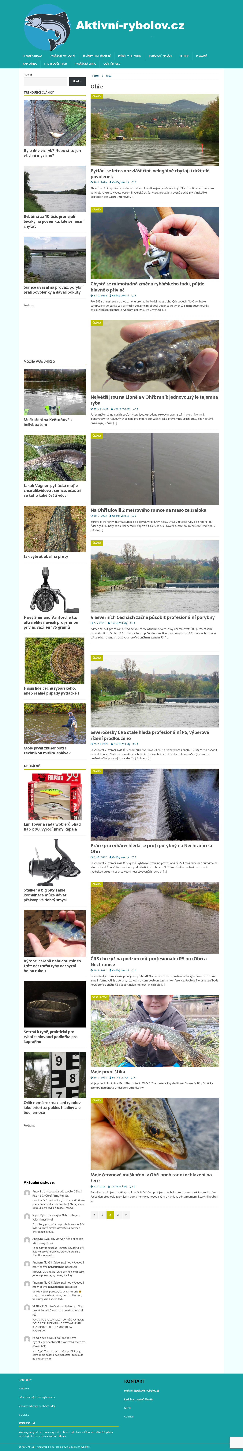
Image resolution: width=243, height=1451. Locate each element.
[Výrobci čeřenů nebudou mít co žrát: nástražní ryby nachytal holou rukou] (55, 933)
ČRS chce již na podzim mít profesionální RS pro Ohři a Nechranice (149, 961)
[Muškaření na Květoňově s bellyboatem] (55, 392)
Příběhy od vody (129, 56)
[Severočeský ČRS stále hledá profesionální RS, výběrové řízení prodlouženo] (155, 691)
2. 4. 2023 (99, 623)
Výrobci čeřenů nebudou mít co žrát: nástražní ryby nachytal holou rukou (52, 966)
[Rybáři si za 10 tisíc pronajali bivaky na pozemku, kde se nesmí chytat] (55, 189)
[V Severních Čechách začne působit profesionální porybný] (155, 576)
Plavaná (201, 56)
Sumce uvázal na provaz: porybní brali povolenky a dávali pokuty (54, 289)
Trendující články (39, 92)
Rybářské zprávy (160, 56)
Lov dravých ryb (55, 64)
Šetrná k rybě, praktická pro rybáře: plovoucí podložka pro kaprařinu (51, 1037)
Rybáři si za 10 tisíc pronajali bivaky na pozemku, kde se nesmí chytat (54, 221)
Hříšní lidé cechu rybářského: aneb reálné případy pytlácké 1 (51, 690)
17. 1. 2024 (100, 295)
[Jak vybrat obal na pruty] (55, 529)
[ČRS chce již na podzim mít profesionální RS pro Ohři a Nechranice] (155, 918)
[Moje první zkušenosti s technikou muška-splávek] (55, 723)
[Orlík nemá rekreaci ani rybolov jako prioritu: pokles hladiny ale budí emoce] (55, 1075)
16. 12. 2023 (101, 408)
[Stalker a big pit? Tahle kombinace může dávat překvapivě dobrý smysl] (55, 862)
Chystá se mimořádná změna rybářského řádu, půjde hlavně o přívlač (147, 286)
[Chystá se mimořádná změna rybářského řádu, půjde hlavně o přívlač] (155, 243)
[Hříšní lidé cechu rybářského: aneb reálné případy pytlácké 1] (55, 661)
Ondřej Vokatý (120, 182)
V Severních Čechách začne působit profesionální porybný (153, 617)
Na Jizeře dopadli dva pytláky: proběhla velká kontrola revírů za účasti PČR (57, 1311)
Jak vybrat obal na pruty (46, 556)
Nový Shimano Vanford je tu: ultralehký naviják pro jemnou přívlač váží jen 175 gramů (51, 622)
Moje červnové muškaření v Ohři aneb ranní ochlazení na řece (151, 1177)
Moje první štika (108, 1071)
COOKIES (24, 1414)
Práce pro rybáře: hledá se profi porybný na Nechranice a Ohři (151, 848)
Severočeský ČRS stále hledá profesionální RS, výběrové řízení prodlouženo (150, 735)
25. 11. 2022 (101, 744)
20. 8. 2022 (100, 970)
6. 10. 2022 (100, 857)
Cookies (129, 1416)
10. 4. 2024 (100, 182)
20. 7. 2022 (100, 1077)
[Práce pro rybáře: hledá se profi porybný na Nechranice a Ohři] (155, 805)
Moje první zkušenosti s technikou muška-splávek (47, 750)
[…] (131, 196)
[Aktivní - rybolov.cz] (104, 50)
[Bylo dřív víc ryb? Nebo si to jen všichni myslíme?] (55, 123)
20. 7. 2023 (100, 515)
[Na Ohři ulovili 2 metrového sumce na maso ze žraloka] (155, 469)
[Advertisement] (55, 331)
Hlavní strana (32, 56)
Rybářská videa (85, 64)
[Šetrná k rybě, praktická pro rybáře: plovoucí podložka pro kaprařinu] (55, 1004)
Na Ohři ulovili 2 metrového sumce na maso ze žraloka (148, 510)
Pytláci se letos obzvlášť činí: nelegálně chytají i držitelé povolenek (150, 173)
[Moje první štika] (155, 1031)
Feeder (184, 56)
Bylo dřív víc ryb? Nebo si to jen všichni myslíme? (52, 153)
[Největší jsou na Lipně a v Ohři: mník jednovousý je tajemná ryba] (155, 356)
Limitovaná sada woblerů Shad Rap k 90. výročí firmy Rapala (52, 826)
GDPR (127, 1407)
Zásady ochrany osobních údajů (37, 1406)
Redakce (24, 1388)
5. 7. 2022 (99, 1186)
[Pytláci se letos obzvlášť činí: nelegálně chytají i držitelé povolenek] (155, 130)
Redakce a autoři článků (138, 1399)
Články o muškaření (96, 56)
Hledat (28, 75)
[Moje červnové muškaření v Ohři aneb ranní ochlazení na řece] (155, 1134)
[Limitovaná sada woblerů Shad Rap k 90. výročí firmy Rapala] (55, 797)
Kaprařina (30, 64)
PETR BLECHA (120, 1077)
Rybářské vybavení (62, 56)
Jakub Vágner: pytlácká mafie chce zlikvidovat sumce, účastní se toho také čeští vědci (52, 491)
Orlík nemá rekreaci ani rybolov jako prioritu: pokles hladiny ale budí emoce (52, 1108)
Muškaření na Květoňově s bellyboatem (48, 422)
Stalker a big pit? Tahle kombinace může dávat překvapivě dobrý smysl (45, 895)
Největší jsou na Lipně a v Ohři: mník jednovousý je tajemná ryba (154, 400)
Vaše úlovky (111, 64)
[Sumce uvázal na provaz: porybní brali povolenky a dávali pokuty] (55, 260)
